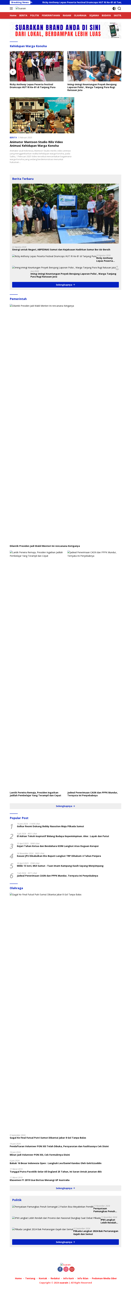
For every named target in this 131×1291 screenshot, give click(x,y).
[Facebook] (60, 1269)
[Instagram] (66, 1269)
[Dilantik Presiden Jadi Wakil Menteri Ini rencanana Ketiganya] (65, 423)
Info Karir (68, 1278)
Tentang (30, 1278)
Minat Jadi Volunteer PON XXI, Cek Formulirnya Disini (40, 1154)
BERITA (13, 137)
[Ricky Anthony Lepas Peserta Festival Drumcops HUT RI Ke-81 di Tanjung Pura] (54, 256)
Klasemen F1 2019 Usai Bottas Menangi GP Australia (39, 1180)
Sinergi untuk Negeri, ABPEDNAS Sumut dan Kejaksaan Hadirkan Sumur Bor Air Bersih (61, 249)
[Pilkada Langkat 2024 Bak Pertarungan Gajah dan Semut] (42, 1229)
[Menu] (12, 8)
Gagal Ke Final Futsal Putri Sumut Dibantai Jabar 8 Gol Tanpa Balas (48, 1137)
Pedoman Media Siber (104, 1278)
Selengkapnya (64, 284)
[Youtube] (71, 1269)
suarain (64, 1282)
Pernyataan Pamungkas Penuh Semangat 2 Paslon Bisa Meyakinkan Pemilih (104, 1210)
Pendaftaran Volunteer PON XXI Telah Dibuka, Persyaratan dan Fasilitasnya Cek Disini (59, 1146)
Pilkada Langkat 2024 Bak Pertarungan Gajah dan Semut (95, 1232)
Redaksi (55, 1278)
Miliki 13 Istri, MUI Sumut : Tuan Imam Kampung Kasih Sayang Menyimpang (60, 865)
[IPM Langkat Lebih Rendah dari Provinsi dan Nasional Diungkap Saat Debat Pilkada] (56, 1218)
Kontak (43, 1278)
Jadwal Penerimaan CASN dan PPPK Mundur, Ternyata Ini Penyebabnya (92, 794)
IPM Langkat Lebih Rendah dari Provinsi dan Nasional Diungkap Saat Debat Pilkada (109, 1221)
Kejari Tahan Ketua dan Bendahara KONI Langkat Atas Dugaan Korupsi (58, 846)
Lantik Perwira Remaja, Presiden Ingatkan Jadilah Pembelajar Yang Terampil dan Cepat (35, 794)
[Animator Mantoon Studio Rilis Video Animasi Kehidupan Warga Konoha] (42, 115)
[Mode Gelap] (114, 8)
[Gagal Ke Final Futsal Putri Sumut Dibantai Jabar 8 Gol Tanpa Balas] (65, 1012)
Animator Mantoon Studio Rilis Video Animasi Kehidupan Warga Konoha (36, 143)
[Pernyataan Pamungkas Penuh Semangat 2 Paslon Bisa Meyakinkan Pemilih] (52, 1206)
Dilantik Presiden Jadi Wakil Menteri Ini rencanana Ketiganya (45, 546)
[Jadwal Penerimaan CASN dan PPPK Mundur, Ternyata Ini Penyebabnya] (94, 670)
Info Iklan (82, 1278)
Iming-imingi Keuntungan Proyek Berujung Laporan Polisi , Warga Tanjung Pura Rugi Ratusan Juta (34, 87)
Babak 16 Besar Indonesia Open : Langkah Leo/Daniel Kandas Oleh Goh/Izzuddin (55, 1163)
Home (18, 1278)
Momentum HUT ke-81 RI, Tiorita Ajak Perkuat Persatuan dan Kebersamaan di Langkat (94, 86)
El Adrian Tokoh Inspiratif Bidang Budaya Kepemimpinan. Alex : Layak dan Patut (63, 836)
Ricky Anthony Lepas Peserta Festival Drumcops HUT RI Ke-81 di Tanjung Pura (61, 2)
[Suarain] (20, 8)
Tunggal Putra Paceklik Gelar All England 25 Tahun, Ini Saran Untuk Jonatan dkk (56, 1171)
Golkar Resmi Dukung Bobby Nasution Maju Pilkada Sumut (50, 826)
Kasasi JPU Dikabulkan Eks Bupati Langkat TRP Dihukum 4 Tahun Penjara (59, 856)
